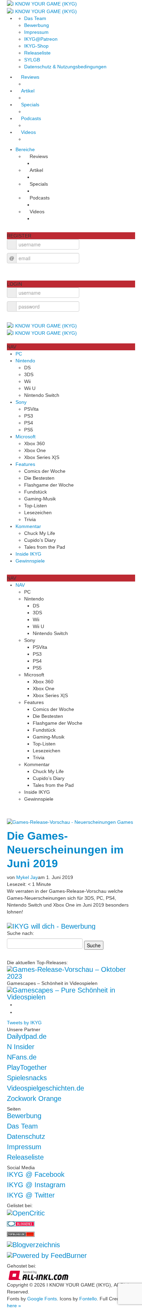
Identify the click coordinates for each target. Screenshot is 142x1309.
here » (14, 1305)
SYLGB (32, 59)
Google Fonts (42, 1298)
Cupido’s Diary (40, 540)
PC (19, 353)
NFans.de (22, 1057)
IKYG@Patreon (41, 39)
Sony (21, 402)
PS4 (28, 423)
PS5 (28, 429)
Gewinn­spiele (30, 561)
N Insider (20, 1047)
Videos (28, 132)
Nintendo (25, 360)
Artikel (27, 91)
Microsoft (26, 436)
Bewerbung (36, 25)
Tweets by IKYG (24, 1022)
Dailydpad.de (27, 1036)
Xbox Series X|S (41, 457)
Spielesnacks (27, 1078)
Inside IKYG (28, 554)
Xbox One (35, 450)
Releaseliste (37, 53)
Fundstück (35, 492)
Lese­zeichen (38, 512)
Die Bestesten (39, 478)
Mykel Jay (27, 877)
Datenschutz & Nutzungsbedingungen (65, 66)
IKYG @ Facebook (35, 1174)
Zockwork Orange (34, 1098)
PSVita (31, 409)
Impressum (36, 32)
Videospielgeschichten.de (45, 1088)
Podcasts (31, 118)
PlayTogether (27, 1067)
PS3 (28, 416)
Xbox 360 (34, 443)
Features (25, 464)
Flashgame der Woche (49, 485)
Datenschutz (26, 1136)
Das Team (35, 18)
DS (27, 367)
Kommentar (28, 526)
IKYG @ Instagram (36, 1185)
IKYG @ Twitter (31, 1195)
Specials (30, 104)
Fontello (88, 1298)
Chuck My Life (39, 533)
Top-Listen (35, 505)
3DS (28, 374)
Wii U (30, 388)
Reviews (30, 77)
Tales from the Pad (44, 547)
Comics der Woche (44, 471)
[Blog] (33, 1244)
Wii (27, 381)
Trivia (30, 519)
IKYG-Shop (36, 46)
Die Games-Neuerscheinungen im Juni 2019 (65, 850)
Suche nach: (20, 933)
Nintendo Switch (41, 395)
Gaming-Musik (40, 498)
